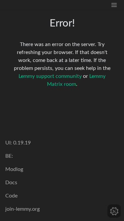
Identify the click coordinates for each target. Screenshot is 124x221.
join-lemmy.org (22, 209)
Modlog (14, 169)
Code (11, 195)
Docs (11, 182)
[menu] (114, 5)
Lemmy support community (50, 76)
